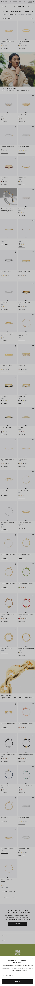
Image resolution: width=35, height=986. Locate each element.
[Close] (32, 959)
